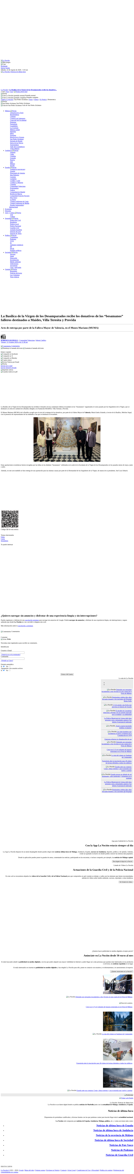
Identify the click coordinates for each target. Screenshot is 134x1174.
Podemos (13, 239)
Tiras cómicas (14, 277)
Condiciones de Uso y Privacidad (88, 1170)
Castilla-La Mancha (16, 182)
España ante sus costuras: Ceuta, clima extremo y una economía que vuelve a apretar (118, 768)
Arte (11, 215)
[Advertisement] (63, 15)
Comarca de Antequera (17, 118)
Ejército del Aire (15, 232)
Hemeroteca (52, 99)
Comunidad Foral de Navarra (19, 196)
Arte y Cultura (10, 213)
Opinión (8, 269)
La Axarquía (14, 128)
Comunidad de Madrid (17, 192)
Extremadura (14, 188)
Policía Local (14, 224)
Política (7, 235)
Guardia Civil (14, 228)
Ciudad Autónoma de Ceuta (19, 201)
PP (11, 247)
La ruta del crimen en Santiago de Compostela (117, 1034)
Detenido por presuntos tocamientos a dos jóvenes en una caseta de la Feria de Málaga (117, 691)
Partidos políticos (15, 250)
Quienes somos (40, 1170)
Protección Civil (15, 220)
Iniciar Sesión (5, 68)
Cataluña (13, 184)
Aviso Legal (72, 1170)
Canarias (13, 177)
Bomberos (13, 222)
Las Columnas (15, 275)
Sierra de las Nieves (16, 143)
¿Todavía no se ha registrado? (10, 655)
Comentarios (15, 346)
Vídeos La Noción (7, 99)
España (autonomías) (17, 205)
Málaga (7, 111)
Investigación (14, 260)
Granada (13, 158)
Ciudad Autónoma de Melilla (19, 203)
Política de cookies (106, 1170)
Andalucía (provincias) (17, 169)
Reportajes (13, 271)
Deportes (8, 211)
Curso (3, 539)
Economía (8, 209)
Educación (13, 258)
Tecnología (13, 265)
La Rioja (13, 199)
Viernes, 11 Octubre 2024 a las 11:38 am (14, 342)
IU (11, 243)
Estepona (13, 122)
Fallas (3, 537)
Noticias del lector (16, 273)
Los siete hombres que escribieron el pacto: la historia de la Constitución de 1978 (120, 733)
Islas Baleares (14, 175)
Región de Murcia (16, 194)
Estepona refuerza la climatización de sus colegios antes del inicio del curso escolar (118, 740)
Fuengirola (13, 124)
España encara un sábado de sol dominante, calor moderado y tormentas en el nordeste (117, 776)
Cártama (13, 116)
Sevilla (12, 165)
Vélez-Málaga (14, 148)
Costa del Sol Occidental (18, 120)
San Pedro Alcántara (21, 99)
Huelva (12, 160)
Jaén (11, 162)
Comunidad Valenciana (17, 186)
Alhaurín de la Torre (16, 113)
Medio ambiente (15, 262)
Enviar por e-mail (6, 366)
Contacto (63, 1170)
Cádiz (12, 154)
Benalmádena (14, 115)
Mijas (12, 133)
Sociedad (8, 252)
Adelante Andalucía (16, 245)
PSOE (12, 248)
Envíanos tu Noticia (52, 1170)
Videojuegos (14, 264)
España (7, 167)
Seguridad (8, 218)
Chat (3, 92)
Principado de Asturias (17, 173)
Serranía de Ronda (16, 141)
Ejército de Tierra (15, 233)
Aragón (12, 171)
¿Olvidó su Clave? (7, 660)
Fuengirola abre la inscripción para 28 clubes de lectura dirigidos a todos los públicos (117, 762)
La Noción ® (5, 1170)
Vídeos (36, 99)
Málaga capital (15, 130)
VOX (12, 241)
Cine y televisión (15, 267)
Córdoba (13, 156)
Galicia (12, 190)
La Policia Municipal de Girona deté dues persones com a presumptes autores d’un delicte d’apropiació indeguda (118, 720)
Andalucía (8, 150)
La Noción (4, 90)
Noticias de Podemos (122, 1150)
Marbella (13, 132)
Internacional (13, 207)
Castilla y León (15, 181)
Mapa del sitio (29, 1170)
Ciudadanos (14, 237)
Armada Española (16, 230)
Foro (7, 92)
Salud (12, 256)
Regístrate (4, 66)
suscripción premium (32, 620)
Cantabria (13, 179)
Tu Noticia (43, 99)
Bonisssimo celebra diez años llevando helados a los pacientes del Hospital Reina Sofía (117, 699)
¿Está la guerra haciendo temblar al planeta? (123, 727)
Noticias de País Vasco (121, 1145)
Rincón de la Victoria (17, 137)
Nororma (13, 135)
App (11, 92)
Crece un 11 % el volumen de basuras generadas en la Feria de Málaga (119, 750)
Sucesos (12, 254)
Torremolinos (14, 145)
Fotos (31, 99)
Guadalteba (14, 126)
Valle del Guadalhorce (17, 147)
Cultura (12, 216)
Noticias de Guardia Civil (119, 1155)
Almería (12, 152)
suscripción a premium (25, 626)
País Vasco (13, 198)
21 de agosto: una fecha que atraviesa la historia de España (122, 706)
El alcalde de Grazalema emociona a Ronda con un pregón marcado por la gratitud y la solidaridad (117, 712)
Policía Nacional (15, 226)
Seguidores (4, 541)
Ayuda (21, 1170)
